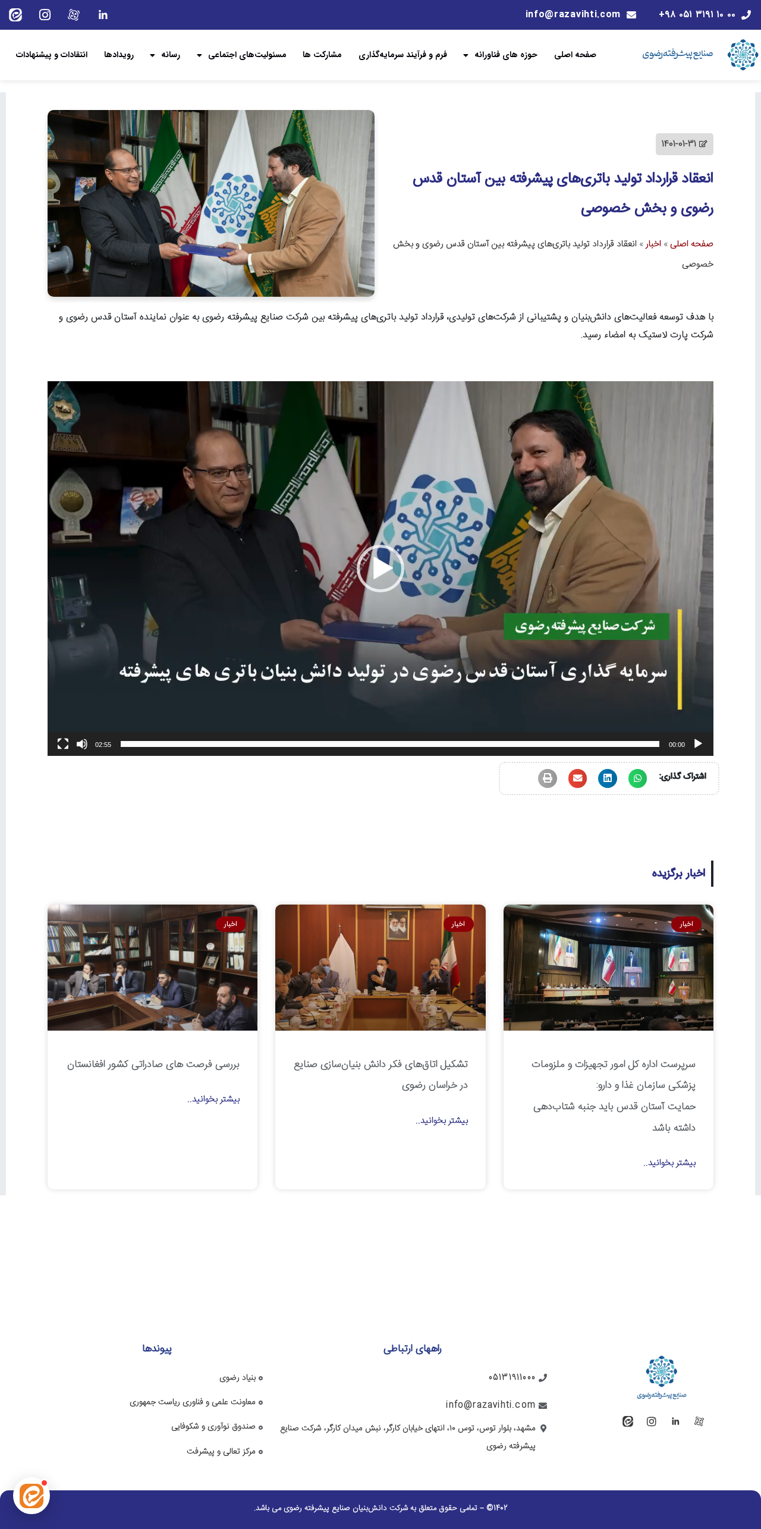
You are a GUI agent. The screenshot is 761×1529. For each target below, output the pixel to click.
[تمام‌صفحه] (63, 744)
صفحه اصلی (575, 54)
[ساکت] (82, 744)
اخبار (653, 244)
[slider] (390, 744)
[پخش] (698, 744)
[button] (380, 568)
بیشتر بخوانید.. (669, 1163)
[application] (380, 568)
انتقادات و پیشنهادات (51, 54)
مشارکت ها (322, 54)
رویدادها (119, 54)
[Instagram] (44, 14)
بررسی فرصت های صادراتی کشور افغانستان (153, 1064)
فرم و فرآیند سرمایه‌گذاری (403, 54)
